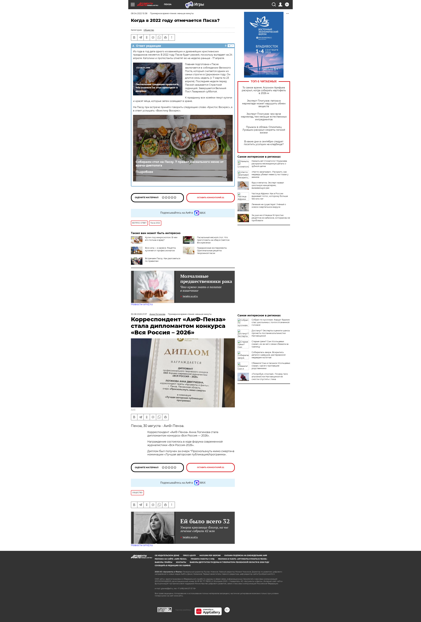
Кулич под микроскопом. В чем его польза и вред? (161, 238)
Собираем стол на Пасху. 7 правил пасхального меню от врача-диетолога (179, 163)
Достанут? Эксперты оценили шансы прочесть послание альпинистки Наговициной (271, 333)
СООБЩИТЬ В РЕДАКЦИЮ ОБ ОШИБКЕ (173, 565)
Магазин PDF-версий (210, 555)
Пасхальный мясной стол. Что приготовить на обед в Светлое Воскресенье (213, 240)
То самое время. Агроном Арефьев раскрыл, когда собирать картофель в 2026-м (264, 90)
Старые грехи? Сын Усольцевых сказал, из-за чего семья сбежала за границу (270, 344)
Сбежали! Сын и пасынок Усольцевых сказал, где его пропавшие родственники (271, 366)
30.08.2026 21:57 (139, 314)
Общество (149, 30)
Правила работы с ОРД (202, 559)
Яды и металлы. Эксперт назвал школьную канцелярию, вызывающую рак (268, 185)
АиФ (133, 409)
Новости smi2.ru (142, 304)
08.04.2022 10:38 (139, 13)
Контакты (181, 562)
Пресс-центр (189, 555)
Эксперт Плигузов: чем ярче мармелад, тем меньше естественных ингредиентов (264, 117)
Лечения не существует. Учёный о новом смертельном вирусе (269, 205)
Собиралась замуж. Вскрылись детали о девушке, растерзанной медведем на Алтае (268, 355)
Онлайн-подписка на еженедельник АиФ (245, 555)
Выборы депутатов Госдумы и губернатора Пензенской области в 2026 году (229, 562)
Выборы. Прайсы (163, 562)
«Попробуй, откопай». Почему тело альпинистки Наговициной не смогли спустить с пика (270, 376)
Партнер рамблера (183, 610)
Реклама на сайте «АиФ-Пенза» (171, 559)
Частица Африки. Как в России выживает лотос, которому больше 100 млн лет (270, 196)
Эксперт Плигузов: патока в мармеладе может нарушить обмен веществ (263, 103)
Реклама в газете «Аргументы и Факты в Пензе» (242, 559)
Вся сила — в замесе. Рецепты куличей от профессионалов (160, 249)
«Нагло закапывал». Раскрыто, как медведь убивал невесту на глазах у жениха (270, 174)
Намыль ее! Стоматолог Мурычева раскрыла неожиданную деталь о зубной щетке (269, 163)
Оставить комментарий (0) (210, 198)
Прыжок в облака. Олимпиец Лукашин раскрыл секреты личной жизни (263, 130)
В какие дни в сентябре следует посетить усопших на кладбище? (264, 143)
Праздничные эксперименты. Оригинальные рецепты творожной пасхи (212, 250)
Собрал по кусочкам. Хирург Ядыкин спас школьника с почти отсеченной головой (271, 322)
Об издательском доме (167, 555)
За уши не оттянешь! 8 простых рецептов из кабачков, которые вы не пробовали (271, 218)
